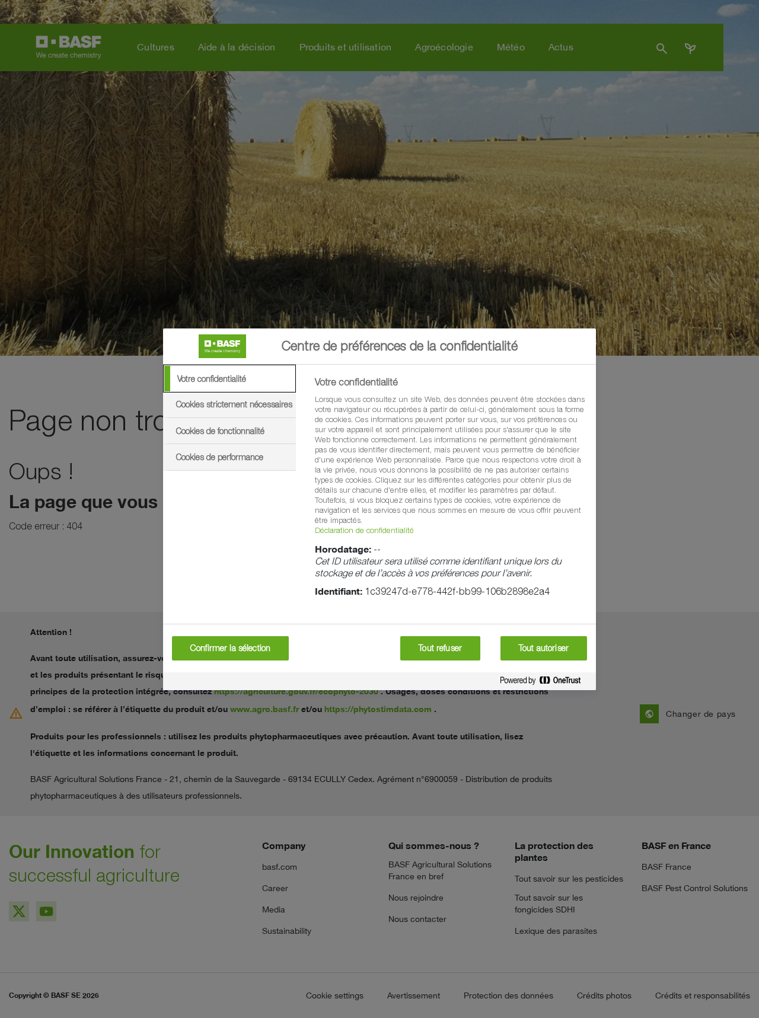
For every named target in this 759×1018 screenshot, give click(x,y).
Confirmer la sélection (230, 648)
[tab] (229, 379)
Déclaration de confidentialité (364, 530)
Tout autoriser (544, 648)
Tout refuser (440, 648)
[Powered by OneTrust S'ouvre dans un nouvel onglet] (545, 681)
